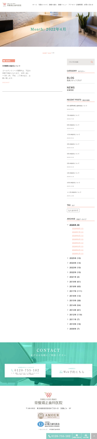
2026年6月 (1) (77, 236)
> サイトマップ (43, 429)
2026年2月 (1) (77, 250)
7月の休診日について (73, 115)
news (8, 60)
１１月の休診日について (74, 192)
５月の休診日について (73, 134)
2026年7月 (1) (77, 232)
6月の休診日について (73, 125)
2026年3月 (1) (77, 246)
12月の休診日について (73, 182)
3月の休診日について (73, 154)
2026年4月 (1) (77, 243)
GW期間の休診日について (11, 66)
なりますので (73, 210)
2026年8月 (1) (77, 228)
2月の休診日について (73, 163)
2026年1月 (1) (77, 253)
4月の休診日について (73, 144)
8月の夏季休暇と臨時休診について (77, 105)
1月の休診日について (73, 173)
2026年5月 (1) (77, 239)
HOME (45, 53)
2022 (49, 53)
